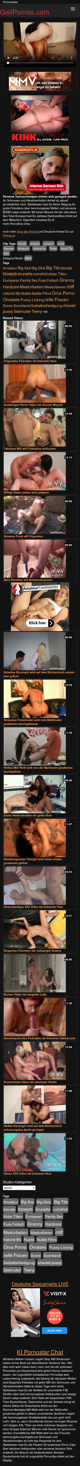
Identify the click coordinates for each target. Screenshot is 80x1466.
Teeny (37, 311)
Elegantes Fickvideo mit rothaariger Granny (32, 950)
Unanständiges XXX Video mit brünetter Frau (33, 907)
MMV (28, 258)
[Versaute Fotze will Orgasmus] (40, 515)
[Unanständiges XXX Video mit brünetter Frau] (40, 885)
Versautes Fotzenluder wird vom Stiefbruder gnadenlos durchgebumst (33, 722)
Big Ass (24, 268)
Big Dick (38, 267)
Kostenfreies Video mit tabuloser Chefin (30, 1082)
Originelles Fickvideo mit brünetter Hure (30, 361)
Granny (67, 280)
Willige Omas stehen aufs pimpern (26, 492)
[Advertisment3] (40, 606)
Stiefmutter (22, 311)
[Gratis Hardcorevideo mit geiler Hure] (40, 794)
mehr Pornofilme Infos (16, 224)
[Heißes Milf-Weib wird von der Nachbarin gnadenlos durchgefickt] (40, 746)
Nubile (26, 293)
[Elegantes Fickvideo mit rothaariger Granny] (40, 929)
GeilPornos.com (25, 12)
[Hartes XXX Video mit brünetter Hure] (40, 1152)
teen (6, 253)
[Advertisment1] (40, 118)
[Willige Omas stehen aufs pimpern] (40, 471)
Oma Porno (63, 293)
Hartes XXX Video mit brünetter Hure (27, 1173)
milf (70, 286)
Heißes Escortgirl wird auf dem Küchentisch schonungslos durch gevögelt (33, 1128)
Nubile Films (41, 293)
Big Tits (53, 268)
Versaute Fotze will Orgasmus (23, 536)
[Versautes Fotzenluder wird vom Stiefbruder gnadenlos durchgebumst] (40, 699)
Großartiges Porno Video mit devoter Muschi (33, 405)
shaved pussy (50, 1262)
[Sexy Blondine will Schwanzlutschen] (40, 559)
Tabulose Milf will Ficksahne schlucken (30, 448)
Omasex (11, 299)
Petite (53, 248)
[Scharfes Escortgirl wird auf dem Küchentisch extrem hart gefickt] (40, 651)
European (11, 280)
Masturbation (32, 286)
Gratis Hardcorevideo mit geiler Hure (28, 815)
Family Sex (28, 280)
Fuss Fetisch (48, 280)
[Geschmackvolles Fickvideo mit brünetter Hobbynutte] (40, 1017)
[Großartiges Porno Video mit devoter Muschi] (40, 383)
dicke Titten (57, 273)
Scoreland (21, 305)
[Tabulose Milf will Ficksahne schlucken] (40, 427)
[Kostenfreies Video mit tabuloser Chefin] (40, 1061)
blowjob (34, 243)
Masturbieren (55, 286)
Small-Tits (67, 248)
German (9, 248)
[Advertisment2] (40, 170)
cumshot (48, 243)
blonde (22, 243)
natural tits (39, 248)
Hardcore (23, 248)
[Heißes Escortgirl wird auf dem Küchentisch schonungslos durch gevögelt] (40, 1104)
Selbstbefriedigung (46, 305)
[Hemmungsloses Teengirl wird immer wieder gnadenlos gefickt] (40, 838)
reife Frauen (57, 299)
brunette (25, 273)
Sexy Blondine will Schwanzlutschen (28, 580)
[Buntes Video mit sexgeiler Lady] (40, 973)
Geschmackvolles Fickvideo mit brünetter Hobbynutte (39, 1038)
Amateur (10, 267)
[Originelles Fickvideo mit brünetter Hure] (40, 340)
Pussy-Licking (32, 299)
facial (61, 243)
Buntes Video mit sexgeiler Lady (25, 994)
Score (8, 305)
